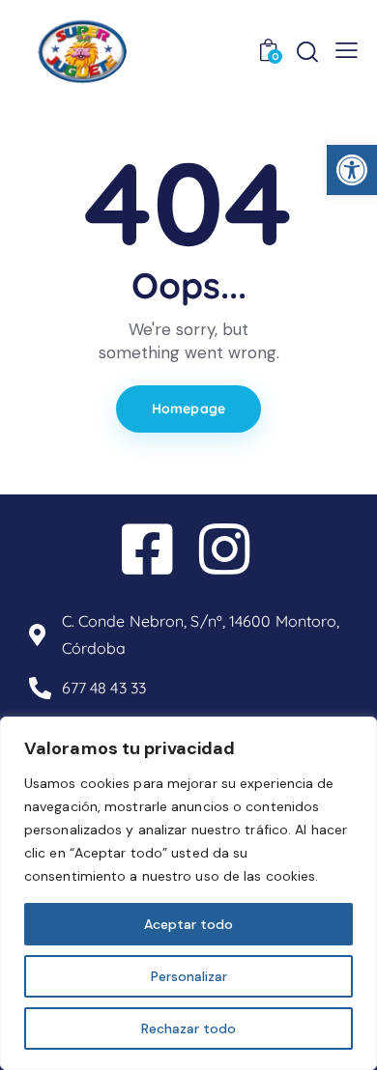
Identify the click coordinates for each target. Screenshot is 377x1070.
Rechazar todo (188, 1028)
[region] (188, 893)
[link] (352, 170)
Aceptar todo (188, 924)
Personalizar (189, 976)
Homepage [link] (188, 408)
